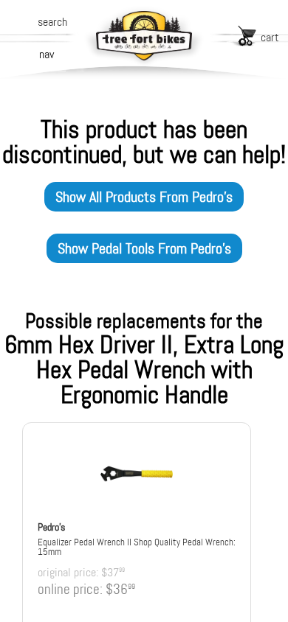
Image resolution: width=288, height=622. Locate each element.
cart (270, 37)
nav (46, 54)
